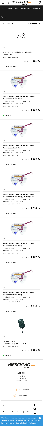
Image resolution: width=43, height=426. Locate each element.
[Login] (40, 2)
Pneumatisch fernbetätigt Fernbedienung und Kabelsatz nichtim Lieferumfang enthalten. (16, 101)
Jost (16, 8)
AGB (27, 412)
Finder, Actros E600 (10, 55)
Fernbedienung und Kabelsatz (14, 344)
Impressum (7, 406)
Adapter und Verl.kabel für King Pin (17, 52)
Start (2, 8)
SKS (4, 48)
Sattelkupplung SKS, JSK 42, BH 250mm (19, 292)
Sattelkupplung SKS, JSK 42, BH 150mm (19, 96)
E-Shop (10, 8)
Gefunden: (7, 23)
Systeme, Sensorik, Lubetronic (30, 8)
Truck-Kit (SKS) (9, 341)
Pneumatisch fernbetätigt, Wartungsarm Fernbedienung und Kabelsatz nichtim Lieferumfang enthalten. (18, 199)
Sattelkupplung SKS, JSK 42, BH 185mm (19, 145)
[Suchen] (8, 2)
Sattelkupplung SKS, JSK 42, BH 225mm (19, 243)
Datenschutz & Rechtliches (12, 412)
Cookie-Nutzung (29, 423)
